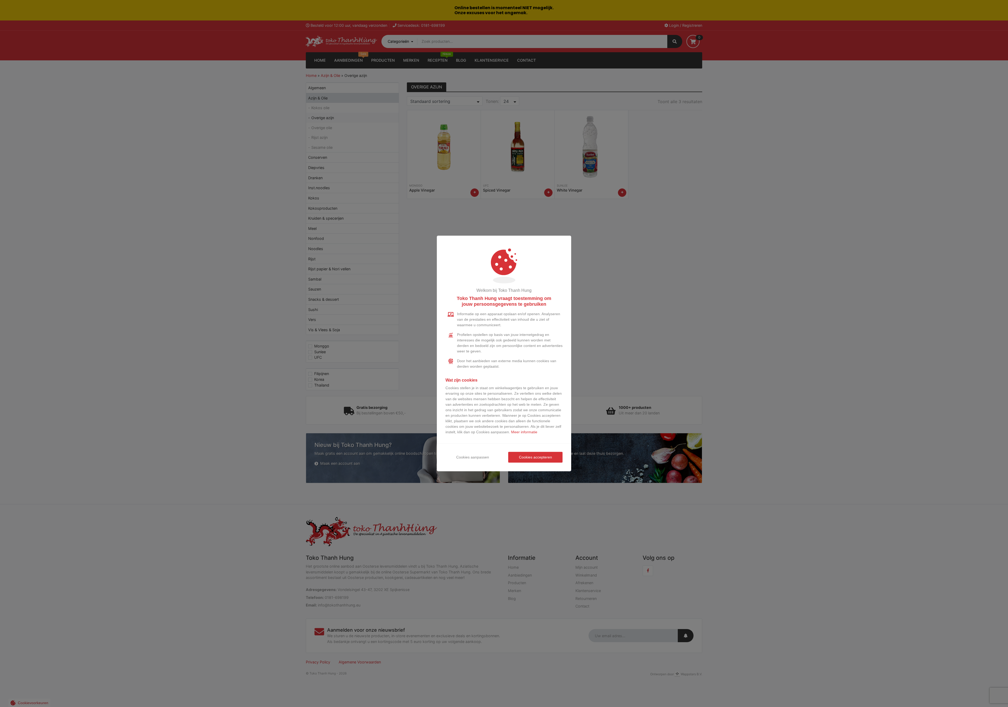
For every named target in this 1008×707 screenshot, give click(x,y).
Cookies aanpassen (472, 457)
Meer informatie (524, 432)
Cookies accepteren (535, 457)
